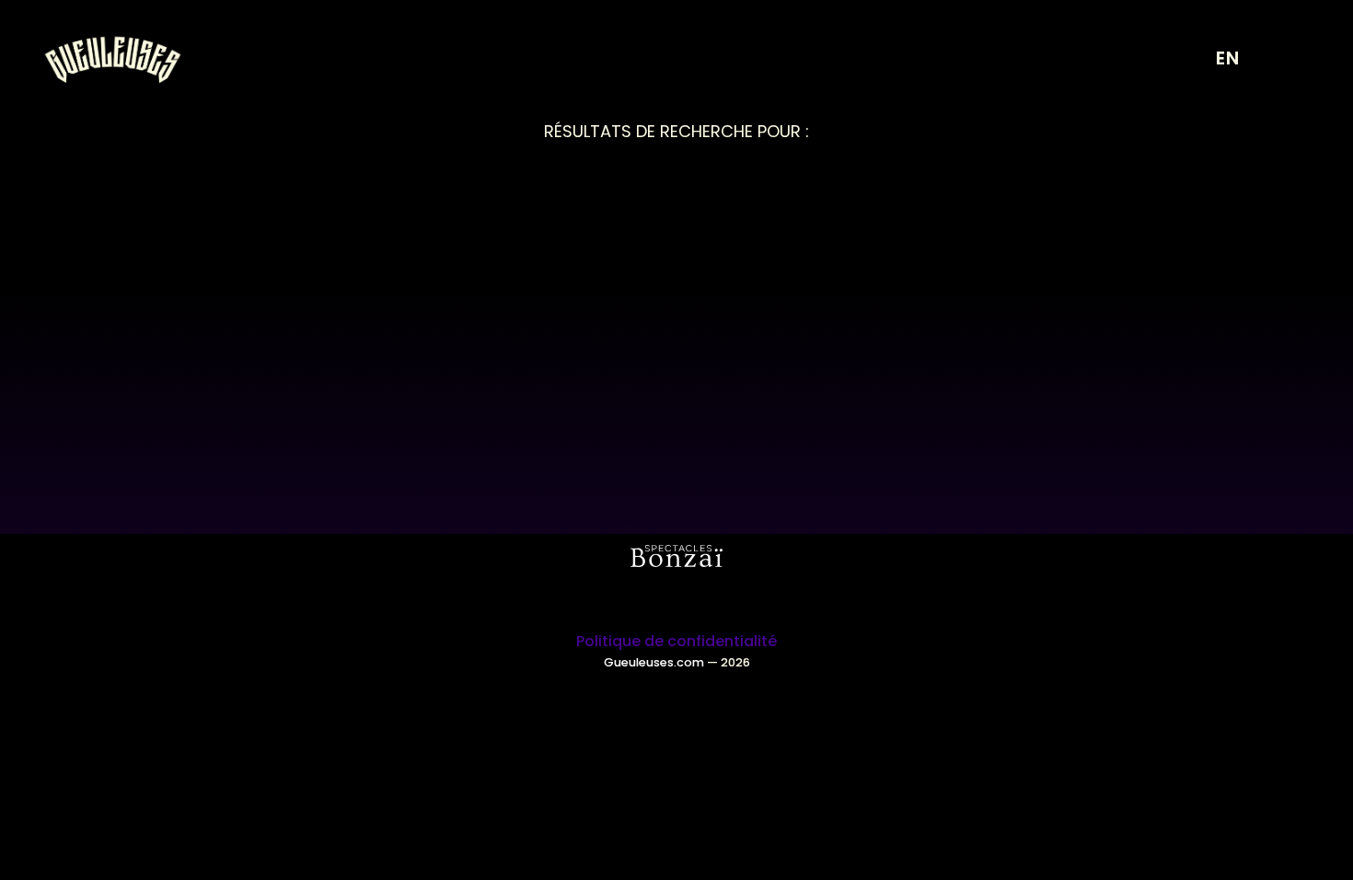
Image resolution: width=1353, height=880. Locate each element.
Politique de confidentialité (676, 641)
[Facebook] (702, 599)
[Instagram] (652, 599)
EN (1228, 58)
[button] (1289, 59)
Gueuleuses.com (654, 662)
